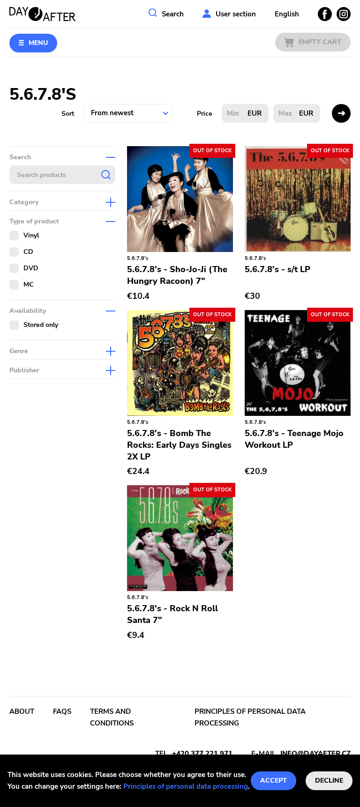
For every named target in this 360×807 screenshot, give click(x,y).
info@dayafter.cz (315, 753)
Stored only (40, 324)
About (21, 711)
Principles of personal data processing (185, 786)
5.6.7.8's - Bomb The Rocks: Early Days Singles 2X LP (179, 445)
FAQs (62, 711)
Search (173, 14)
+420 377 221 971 (202, 753)
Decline (329, 780)
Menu (38, 42)
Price (204, 113)
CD (28, 251)
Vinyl (31, 235)
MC (28, 284)
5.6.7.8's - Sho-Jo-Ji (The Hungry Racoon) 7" (177, 275)
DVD (30, 268)
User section (236, 14)
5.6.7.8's (137, 258)
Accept (273, 780)
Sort (67, 113)
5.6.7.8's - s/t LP (277, 269)
